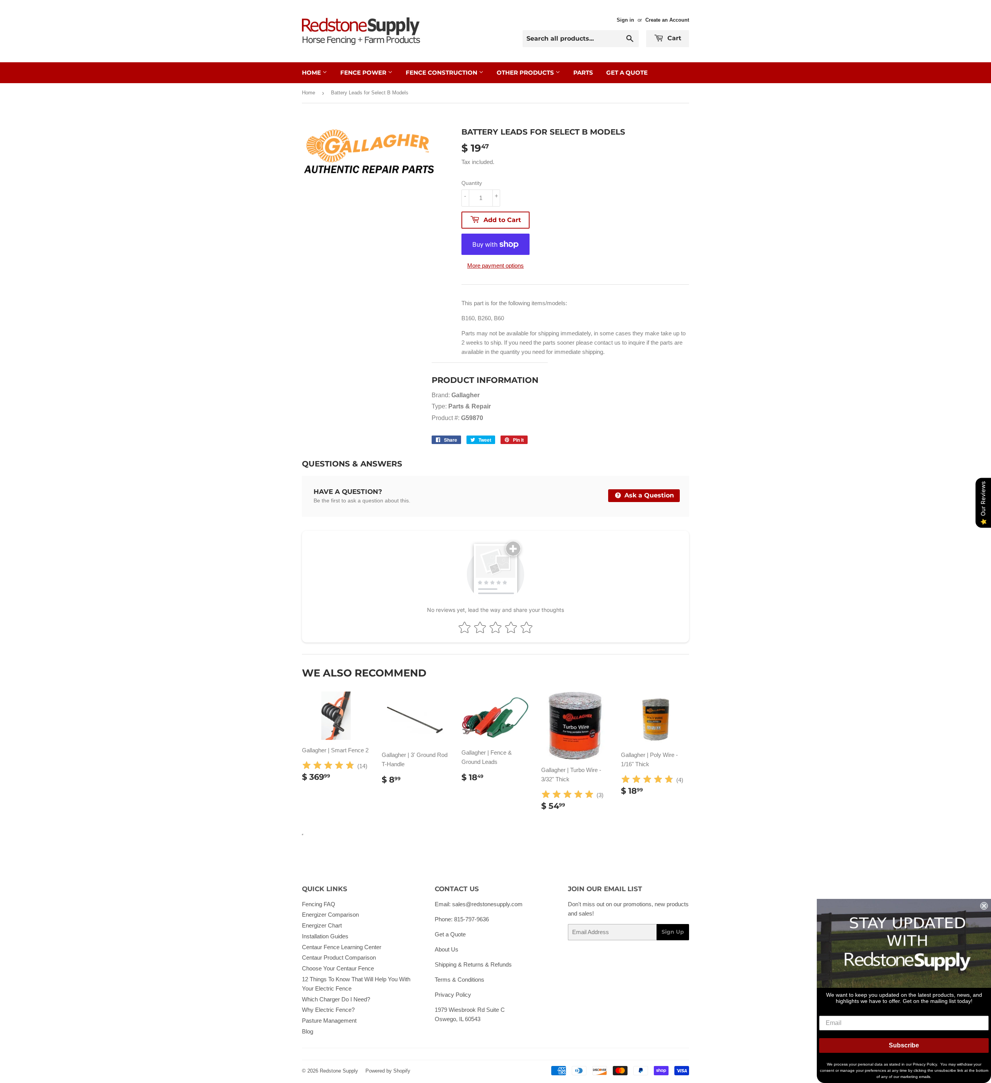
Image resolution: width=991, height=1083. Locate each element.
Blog (307, 1031)
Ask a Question (648, 495)
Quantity (471, 183)
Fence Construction (442, 72)
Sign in (625, 20)
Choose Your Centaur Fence (338, 968)
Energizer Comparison (330, 914)
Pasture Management (329, 1020)
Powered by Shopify (387, 1071)
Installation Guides (325, 936)
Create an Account (667, 20)
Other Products (526, 72)
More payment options (495, 265)
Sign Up (673, 931)
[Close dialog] (984, 906)
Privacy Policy (453, 994)
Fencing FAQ (318, 904)
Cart (673, 38)
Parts (583, 72)
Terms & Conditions (459, 979)
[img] (328, 766)
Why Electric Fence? (328, 1009)
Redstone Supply (339, 1071)
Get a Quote (450, 934)
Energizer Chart (322, 925)
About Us (446, 949)
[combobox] (581, 38)
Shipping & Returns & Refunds (473, 964)
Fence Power (364, 72)
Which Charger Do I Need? (336, 999)
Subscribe (904, 1045)
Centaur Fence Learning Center (341, 947)
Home (312, 72)
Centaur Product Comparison (339, 957)
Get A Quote (627, 72)
